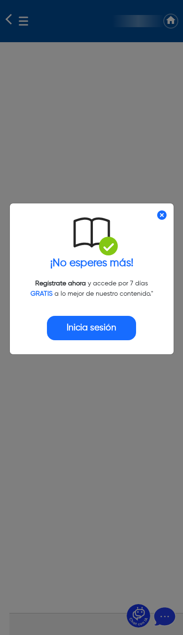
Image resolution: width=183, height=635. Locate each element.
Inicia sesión (91, 327)
